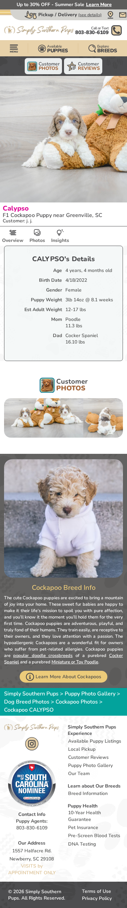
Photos (37, 240)
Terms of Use (96, 891)
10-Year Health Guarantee (84, 816)
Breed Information (88, 793)
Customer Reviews (88, 757)
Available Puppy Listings (94, 741)
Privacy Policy (97, 898)
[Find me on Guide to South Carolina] (32, 783)
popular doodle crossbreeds (42, 656)
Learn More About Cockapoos (69, 676)
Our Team (79, 773)
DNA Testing (82, 844)
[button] (110, 14)
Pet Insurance (83, 827)
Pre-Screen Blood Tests (94, 835)
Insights (60, 240)
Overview (12, 240)
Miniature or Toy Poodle (74, 662)
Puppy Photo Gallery (90, 693)
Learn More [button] (99, 4)
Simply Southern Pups (31, 693)
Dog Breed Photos (26, 702)
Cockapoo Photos (77, 702)
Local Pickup (82, 749)
